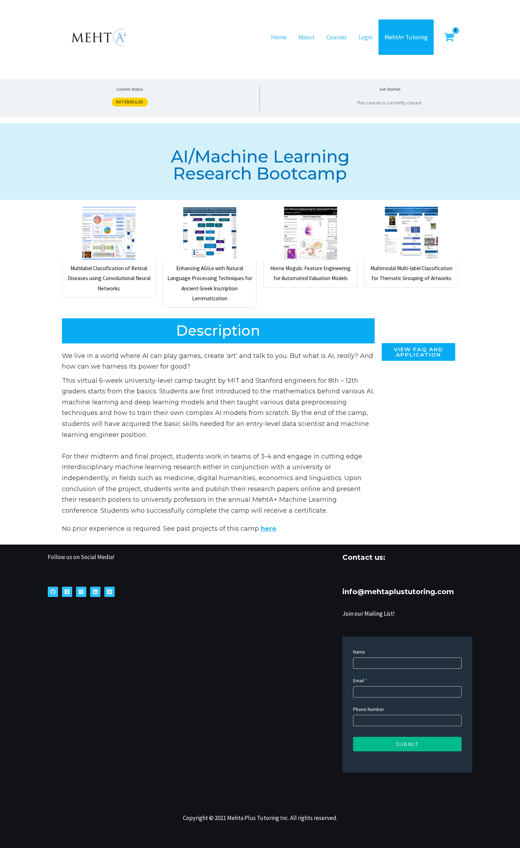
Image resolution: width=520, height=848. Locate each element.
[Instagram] (81, 592)
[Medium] (109, 592)
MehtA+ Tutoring (406, 37)
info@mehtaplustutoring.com (398, 591)
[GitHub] (53, 592)
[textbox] (218, 433)
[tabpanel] (260, 331)
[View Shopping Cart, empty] (456, 37)
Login (365, 37)
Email (360, 680)
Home (279, 37)
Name (359, 652)
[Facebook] (67, 592)
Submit (407, 744)
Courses (337, 37)
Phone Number (368, 709)
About (306, 37)
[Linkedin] (95, 592)
